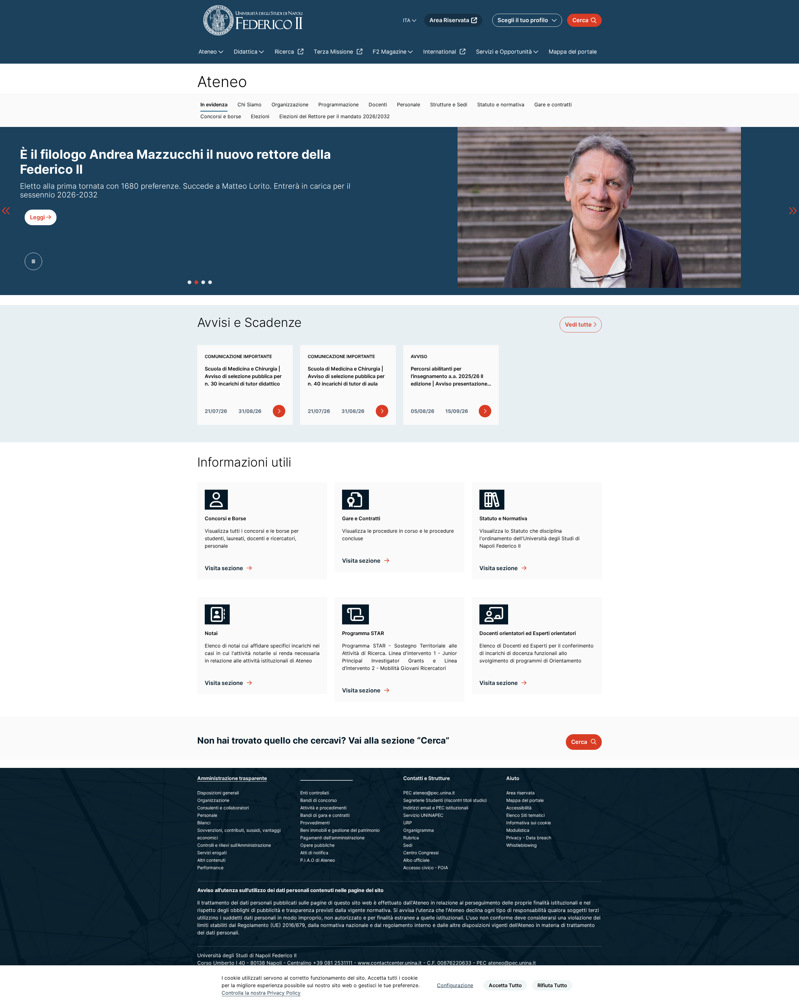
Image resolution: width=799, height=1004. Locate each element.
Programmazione (338, 104)
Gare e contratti (553, 104)
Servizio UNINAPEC (423, 815)
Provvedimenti (315, 822)
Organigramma (418, 830)
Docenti (378, 104)
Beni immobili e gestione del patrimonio (340, 830)
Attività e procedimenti (323, 807)
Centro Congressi (421, 852)
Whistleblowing (521, 845)
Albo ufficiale (416, 860)
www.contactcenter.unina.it (390, 963)
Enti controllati (314, 792)
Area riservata (520, 792)
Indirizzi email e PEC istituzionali (435, 807)
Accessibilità (519, 807)
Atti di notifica (314, 852)
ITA (407, 20)
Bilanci (203, 822)
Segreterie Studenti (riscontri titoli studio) (445, 800)
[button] (189, 282)
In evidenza (214, 104)
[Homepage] (252, 20)
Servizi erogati (212, 852)
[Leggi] (40, 227)
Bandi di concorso (318, 800)
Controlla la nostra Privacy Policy (261, 993)
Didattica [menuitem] (246, 51)
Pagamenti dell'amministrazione (332, 837)
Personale (408, 104)
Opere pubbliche (317, 845)
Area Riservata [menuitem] (449, 20)
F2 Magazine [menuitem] (390, 51)
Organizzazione (290, 104)
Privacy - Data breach (528, 837)
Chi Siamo (250, 104)
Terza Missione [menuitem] (334, 51)
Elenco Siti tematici (525, 815)
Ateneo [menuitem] (208, 51)
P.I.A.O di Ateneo (317, 860)
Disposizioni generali (218, 792)
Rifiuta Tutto (552, 985)
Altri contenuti (211, 860)
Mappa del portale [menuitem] (573, 51)
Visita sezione (224, 568)
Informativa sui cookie (528, 822)
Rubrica (411, 837)
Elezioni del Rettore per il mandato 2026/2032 (334, 116)
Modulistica (517, 830)
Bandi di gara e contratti (325, 815)
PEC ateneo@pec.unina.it (429, 792)
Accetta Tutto (505, 985)
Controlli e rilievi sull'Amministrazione (234, 845)
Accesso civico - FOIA (425, 867)
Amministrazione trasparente (232, 778)
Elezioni (260, 116)
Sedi (407, 845)
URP (407, 822)
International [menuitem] (440, 51)
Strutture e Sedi (448, 104)
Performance (210, 867)
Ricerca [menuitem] (285, 51)
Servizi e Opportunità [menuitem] (504, 51)
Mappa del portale (525, 800)
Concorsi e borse (220, 116)
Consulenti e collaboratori (223, 807)
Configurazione (455, 985)
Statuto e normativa (500, 104)
